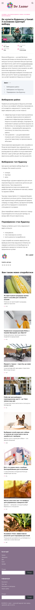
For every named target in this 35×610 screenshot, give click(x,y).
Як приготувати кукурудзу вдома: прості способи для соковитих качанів (16, 297)
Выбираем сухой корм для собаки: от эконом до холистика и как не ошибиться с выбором (16, 434)
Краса (3, 555)
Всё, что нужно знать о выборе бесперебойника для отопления (16, 468)
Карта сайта (5, 588)
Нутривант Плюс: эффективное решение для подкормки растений (17, 534)
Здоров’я (4, 557)
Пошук (4, 569)
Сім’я (3, 562)
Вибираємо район (13, 87)
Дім (5, 39)
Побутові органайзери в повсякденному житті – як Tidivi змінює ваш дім (16, 399)
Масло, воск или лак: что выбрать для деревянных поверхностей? (16, 501)
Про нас (4, 584)
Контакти (4, 582)
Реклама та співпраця (8, 586)
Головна (4, 14)
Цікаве (4, 564)
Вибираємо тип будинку (15, 89)
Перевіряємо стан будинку (16, 92)
